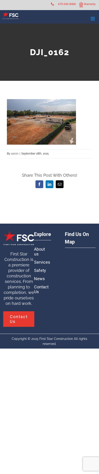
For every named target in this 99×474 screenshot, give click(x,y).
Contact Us (41, 289)
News (39, 278)
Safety (40, 270)
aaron (14, 153)
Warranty (89, 4)
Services (42, 262)
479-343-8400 (67, 4)
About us (39, 251)
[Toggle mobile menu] (93, 18)
